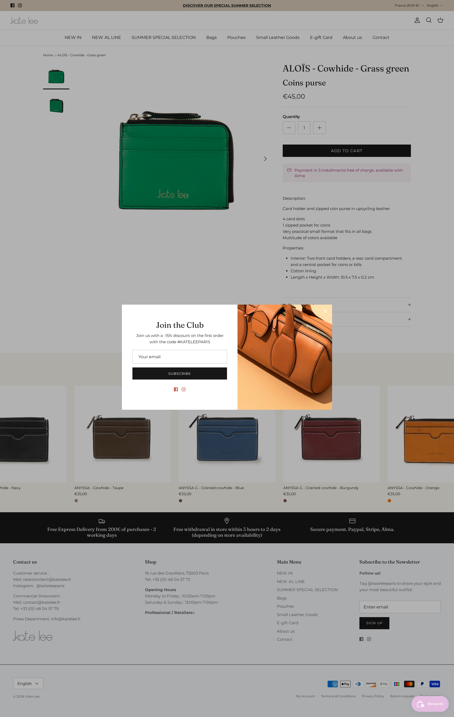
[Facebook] (176, 389)
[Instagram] (183, 389)
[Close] (325, 311)
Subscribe (179, 373)
